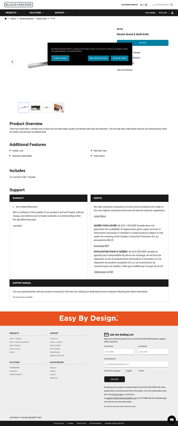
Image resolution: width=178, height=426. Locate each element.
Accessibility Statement (129, 5)
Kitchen (13, 18)
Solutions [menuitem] (35, 12)
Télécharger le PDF (103, 272)
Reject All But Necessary (98, 58)
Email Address (110, 359)
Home (5, 18)
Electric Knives (42, 18)
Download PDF (101, 245)
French (141, 371)
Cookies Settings (60, 58)
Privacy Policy (117, 394)
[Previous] (12, 62)
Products (11, 12)
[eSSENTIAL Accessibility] (143, 5)
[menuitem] (12, 12)
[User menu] (172, 12)
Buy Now (142, 43)
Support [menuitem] (59, 12)
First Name (108, 346)
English (129, 371)
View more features (125, 70)
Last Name (142, 346)
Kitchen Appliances (26, 18)
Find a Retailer (150, 13)
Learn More (17, 226)
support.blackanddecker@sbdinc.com (121, 398)
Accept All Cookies (119, 58)
